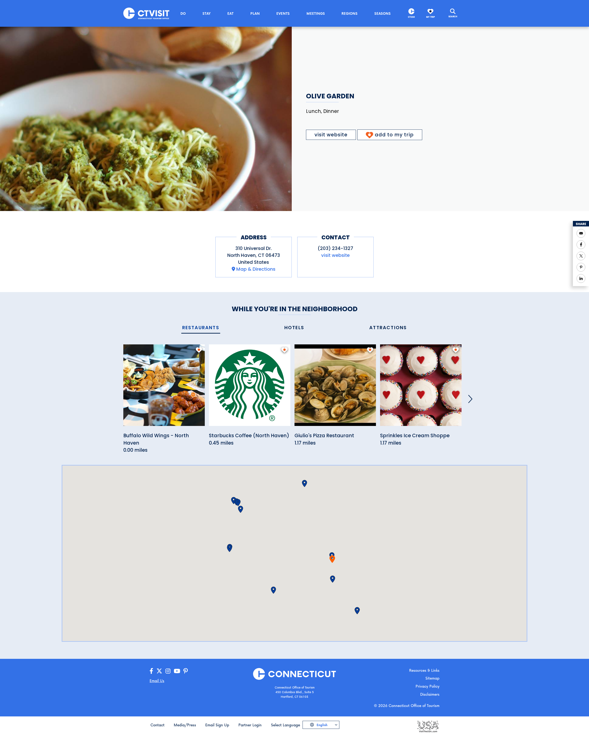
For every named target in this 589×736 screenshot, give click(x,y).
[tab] (200, 328)
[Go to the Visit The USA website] (427, 726)
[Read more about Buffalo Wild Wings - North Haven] (164, 387)
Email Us (157, 680)
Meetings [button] (315, 13)
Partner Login (250, 725)
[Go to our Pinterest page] (185, 671)
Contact (157, 725)
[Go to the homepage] (146, 13)
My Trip (430, 17)
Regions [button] (349, 13)
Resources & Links (424, 670)
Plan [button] (255, 13)
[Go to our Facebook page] (151, 671)
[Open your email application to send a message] (581, 233)
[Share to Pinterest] (581, 267)
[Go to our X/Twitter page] (159, 671)
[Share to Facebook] (581, 244)
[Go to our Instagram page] (167, 671)
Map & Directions (255, 269)
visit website (331, 134)
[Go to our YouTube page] (177, 671)
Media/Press (185, 725)
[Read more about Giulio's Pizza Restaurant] (335, 387)
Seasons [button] (382, 13)
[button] (332, 579)
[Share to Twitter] (581, 256)
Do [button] (183, 13)
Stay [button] (206, 13)
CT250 (411, 17)
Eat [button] (230, 13)
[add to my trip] (199, 350)
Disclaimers (429, 694)
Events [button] (283, 13)
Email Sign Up (217, 725)
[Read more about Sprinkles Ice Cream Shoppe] (421, 387)
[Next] (470, 399)
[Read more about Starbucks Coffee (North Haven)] (249, 387)
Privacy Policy (427, 686)
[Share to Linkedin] (581, 278)
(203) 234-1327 (335, 248)
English (321, 724)
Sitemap (432, 678)
